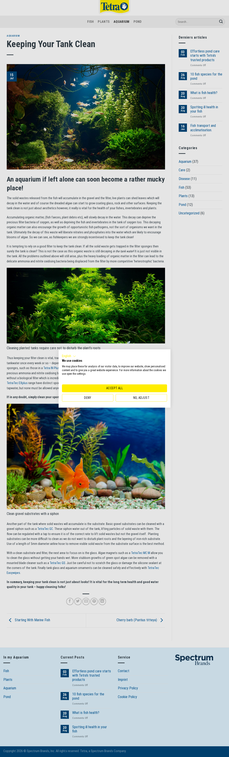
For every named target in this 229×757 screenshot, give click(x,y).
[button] (69, 356)
